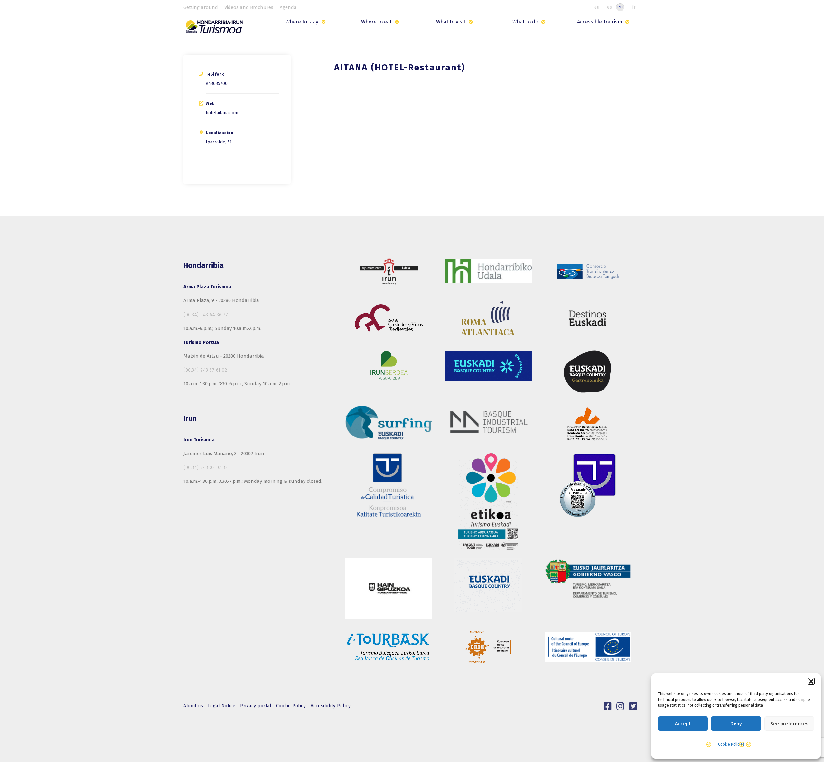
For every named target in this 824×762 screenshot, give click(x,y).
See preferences (789, 724)
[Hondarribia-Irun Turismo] (216, 29)
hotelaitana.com (222, 112)
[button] (811, 681)
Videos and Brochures (248, 7)
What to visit (450, 22)
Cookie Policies (731, 744)
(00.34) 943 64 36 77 (205, 314)
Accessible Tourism (599, 22)
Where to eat (376, 22)
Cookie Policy (291, 706)
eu (596, 7)
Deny (736, 724)
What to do (525, 22)
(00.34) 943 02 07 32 (205, 467)
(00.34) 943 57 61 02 (205, 370)
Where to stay (302, 22)
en (620, 7)
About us (194, 706)
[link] (608, 706)
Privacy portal (256, 706)
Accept (683, 724)
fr (634, 7)
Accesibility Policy (331, 706)
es (609, 7)
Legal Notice (222, 706)
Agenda (288, 7)
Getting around (200, 7)
